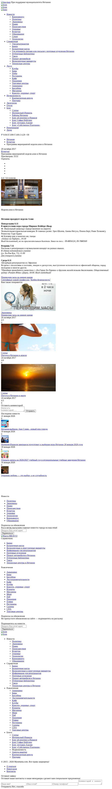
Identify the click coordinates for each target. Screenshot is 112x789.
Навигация (12, 769)
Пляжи (10, 601)
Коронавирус (18, 17)
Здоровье (16, 29)
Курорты (11, 589)
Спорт (15, 36)
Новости (11, 14)
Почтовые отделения (16, 553)
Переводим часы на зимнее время (17, 277)
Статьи (15, 110)
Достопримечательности (18, 579)
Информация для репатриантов (21, 550)
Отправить (30, 411)
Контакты (11, 771)
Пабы (14, 73)
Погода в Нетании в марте (13, 395)
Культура (16, 31)
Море (9, 594)
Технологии (17, 39)
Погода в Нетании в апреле (14, 355)
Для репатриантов (20, 44)
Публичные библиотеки (23, 54)
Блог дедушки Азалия (22, 123)
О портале (11, 766)
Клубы (15, 68)
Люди (9, 130)
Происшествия (19, 26)
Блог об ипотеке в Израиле (24, 118)
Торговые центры (20, 83)
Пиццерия (11, 599)
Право (15, 24)
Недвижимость (14, 95)
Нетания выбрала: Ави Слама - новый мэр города (24, 429)
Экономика (17, 22)
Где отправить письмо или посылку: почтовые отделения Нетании (43, 51)
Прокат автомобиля (21, 58)
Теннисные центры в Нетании (21, 563)
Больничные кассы (21, 49)
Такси (15, 56)
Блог (9, 108)
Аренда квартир (19, 752)
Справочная (12, 41)
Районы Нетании (20, 115)
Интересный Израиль (22, 113)
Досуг (9, 66)
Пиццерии (17, 81)
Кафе (14, 78)
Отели (9, 105)
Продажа (16, 100)
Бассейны (16, 88)
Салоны (10, 606)
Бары (14, 71)
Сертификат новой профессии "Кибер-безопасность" (26, 280)
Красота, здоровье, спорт (23, 93)
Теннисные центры (21, 63)
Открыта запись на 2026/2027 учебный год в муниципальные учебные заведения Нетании (43, 460)
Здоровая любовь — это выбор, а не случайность (24, 475)
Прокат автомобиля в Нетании (21, 555)
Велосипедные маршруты (24, 61)
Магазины (17, 90)
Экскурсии (12, 103)
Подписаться (7, 533)
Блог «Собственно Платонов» (26, 125)
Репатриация (13, 127)
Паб (8, 597)
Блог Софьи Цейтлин (22, 120)
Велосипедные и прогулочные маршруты (26, 548)
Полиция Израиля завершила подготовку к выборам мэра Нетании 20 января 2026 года (42, 444)
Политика (16, 19)
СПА (9, 609)
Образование (18, 34)
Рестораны (17, 76)
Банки (15, 46)
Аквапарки (17, 86)
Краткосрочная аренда (22, 98)
